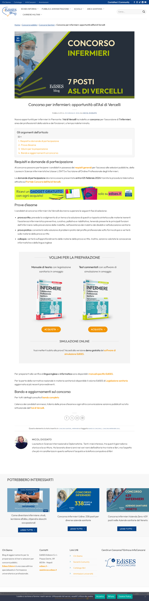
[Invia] (143, 11)
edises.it (43, 566)
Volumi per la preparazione (34, 148)
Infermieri (75, 428)
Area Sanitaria (94, 9)
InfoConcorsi (30, 2)
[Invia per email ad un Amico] (77, 418)
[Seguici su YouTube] (145, 2)
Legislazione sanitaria (117, 380)
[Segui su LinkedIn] (142, 2)
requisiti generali (83, 167)
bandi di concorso (95, 428)
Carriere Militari (31, 14)
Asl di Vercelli (37, 407)
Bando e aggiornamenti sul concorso (39, 152)
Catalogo (18, 2)
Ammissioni (43, 2)
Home (17, 25)
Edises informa (29, 9)
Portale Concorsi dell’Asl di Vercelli (43, 181)
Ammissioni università (83, 573)
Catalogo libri (79, 568)
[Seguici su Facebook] (134, 2)
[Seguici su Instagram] (137, 2)
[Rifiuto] (145, 597)
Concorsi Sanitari (47, 25)
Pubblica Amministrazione (55, 9)
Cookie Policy (125, 596)
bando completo (50, 397)
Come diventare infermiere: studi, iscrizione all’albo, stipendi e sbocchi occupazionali (28, 519)
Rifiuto (111, 596)
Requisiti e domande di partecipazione (39, 141)
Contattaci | (113, 2)
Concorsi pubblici (29, 25)
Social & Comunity (81, 562)
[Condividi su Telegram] (82, 418)
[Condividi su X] (72, 418)
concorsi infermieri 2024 (111, 428)
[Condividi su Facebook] (66, 418)
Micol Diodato (90, 113)
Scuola (78, 9)
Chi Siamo (6, 2)
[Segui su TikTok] (140, 2)
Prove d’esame (28, 144)
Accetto (100, 596)
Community (124, 2)
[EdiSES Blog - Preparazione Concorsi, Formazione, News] (9, 12)
